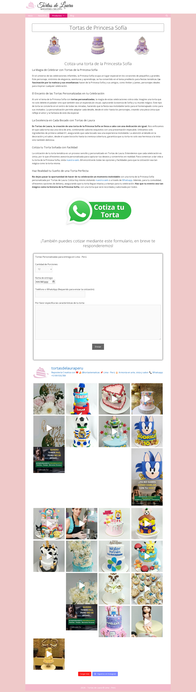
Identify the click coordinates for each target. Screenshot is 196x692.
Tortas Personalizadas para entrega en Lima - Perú (61, 256)
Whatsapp (127, 180)
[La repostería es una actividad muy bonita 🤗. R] (81, 523)
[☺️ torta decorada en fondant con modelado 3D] (114, 523)
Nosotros (42, 15)
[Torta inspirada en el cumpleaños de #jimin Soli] (147, 523)
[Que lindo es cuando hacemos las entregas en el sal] (147, 399)
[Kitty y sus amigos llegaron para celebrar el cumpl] (49, 523)
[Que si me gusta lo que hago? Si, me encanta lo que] (81, 556)
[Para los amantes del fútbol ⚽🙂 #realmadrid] (81, 431)
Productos (57, 15)
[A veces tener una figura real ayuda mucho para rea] (114, 431)
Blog (72, 15)
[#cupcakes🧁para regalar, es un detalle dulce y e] (147, 589)
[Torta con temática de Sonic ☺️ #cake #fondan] (147, 431)
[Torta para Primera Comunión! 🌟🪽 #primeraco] (114, 589)
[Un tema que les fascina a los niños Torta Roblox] (81, 399)
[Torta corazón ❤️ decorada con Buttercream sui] (114, 399)
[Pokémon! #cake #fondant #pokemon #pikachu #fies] (147, 556)
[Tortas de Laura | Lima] (49, 5)
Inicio (30, 15)
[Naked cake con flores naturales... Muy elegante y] (49, 399)
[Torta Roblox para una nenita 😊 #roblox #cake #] (114, 621)
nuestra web (72, 160)
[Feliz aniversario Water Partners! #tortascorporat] (114, 556)
